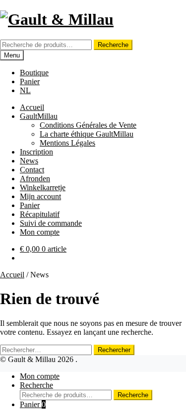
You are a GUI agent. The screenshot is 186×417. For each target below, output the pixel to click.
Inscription (36, 152)
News (29, 160)
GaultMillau (39, 116)
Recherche (113, 45)
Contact (32, 169)
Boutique (34, 72)
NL (25, 90)
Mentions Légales (67, 143)
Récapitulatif (40, 214)
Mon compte (40, 232)
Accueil (32, 107)
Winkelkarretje (42, 187)
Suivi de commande (51, 223)
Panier (30, 81)
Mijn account (40, 196)
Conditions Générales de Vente (88, 125)
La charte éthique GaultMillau (86, 134)
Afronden (35, 178)
